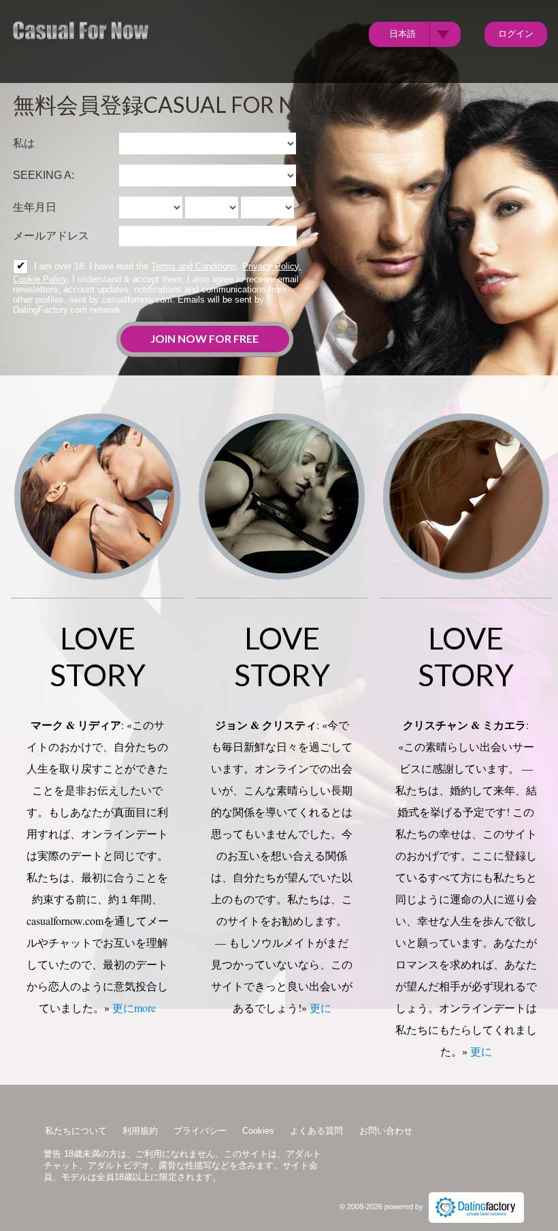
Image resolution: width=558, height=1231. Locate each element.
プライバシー (200, 1131)
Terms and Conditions (194, 266)
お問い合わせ (385, 1131)
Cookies (258, 1131)
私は (24, 143)
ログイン (516, 33)
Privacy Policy (270, 266)
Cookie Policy (40, 279)
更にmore (134, 1007)
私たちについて (76, 1131)
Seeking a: (43, 175)
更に (320, 1007)
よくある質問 (316, 1131)
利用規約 (140, 1131)
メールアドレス (51, 235)
